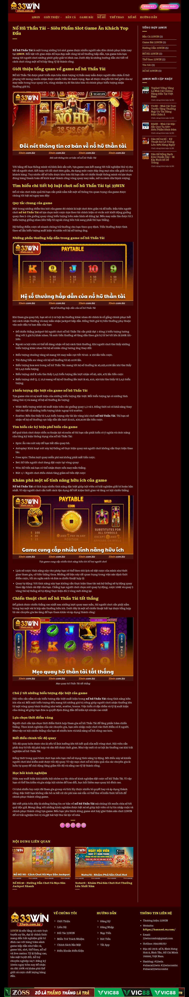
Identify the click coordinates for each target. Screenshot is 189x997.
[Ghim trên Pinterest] (78, 825)
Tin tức (146, 65)
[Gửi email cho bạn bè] (73, 825)
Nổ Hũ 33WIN (150, 53)
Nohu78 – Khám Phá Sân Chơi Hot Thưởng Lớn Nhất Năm (103, 885)
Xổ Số (132, 17)
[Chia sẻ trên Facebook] (62, 825)
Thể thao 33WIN (152, 59)
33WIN (36, 17)
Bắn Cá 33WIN (150, 36)
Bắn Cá (71, 17)
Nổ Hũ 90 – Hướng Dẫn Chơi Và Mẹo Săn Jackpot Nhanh (39, 885)
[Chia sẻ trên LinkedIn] (83, 825)
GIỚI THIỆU (52, 17)
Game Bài (86, 17)
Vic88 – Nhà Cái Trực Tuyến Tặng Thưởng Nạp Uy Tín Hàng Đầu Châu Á (163, 110)
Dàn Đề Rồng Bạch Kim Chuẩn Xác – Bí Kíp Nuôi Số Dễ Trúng (162, 158)
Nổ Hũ (101, 17)
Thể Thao (117, 17)
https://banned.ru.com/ (159, 929)
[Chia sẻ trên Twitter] (67, 825)
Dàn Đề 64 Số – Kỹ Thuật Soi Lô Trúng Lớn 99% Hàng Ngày (163, 142)
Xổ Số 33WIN (150, 70)
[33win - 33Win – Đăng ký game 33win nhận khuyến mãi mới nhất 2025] (25, 7)
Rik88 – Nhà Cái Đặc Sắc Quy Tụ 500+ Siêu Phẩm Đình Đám (163, 127)
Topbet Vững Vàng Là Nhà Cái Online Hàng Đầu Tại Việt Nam (162, 92)
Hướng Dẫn (148, 17)
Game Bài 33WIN (152, 42)
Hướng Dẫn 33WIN (153, 48)
